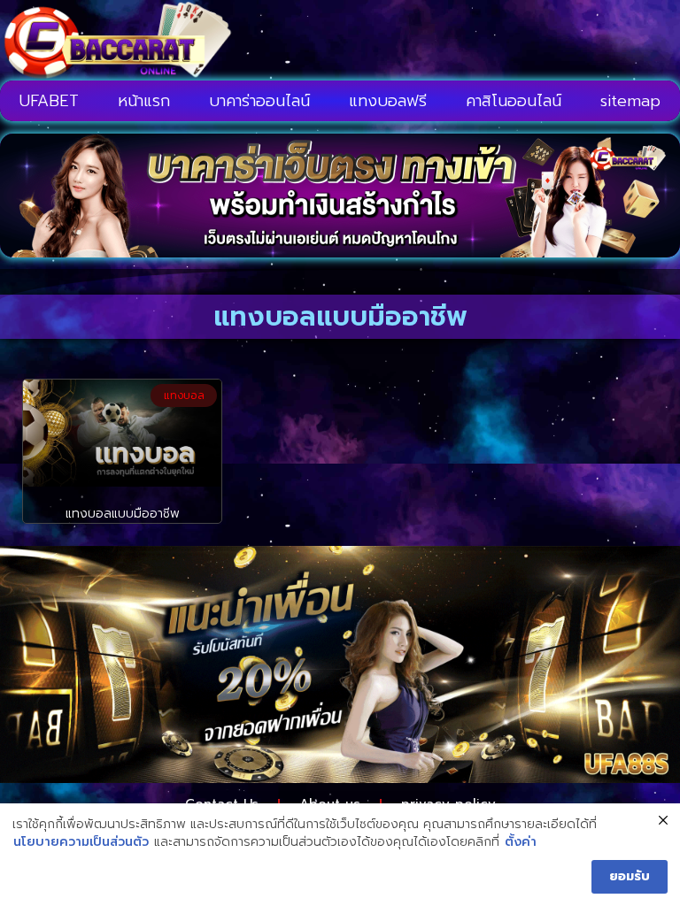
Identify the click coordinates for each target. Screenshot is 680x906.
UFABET (49, 100)
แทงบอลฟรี (388, 100)
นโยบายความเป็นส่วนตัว (81, 842)
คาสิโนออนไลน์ (513, 100)
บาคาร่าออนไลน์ (259, 100)
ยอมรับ (629, 876)
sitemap (630, 100)
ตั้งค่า (521, 842)
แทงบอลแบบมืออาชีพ (123, 513)
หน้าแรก (144, 100)
